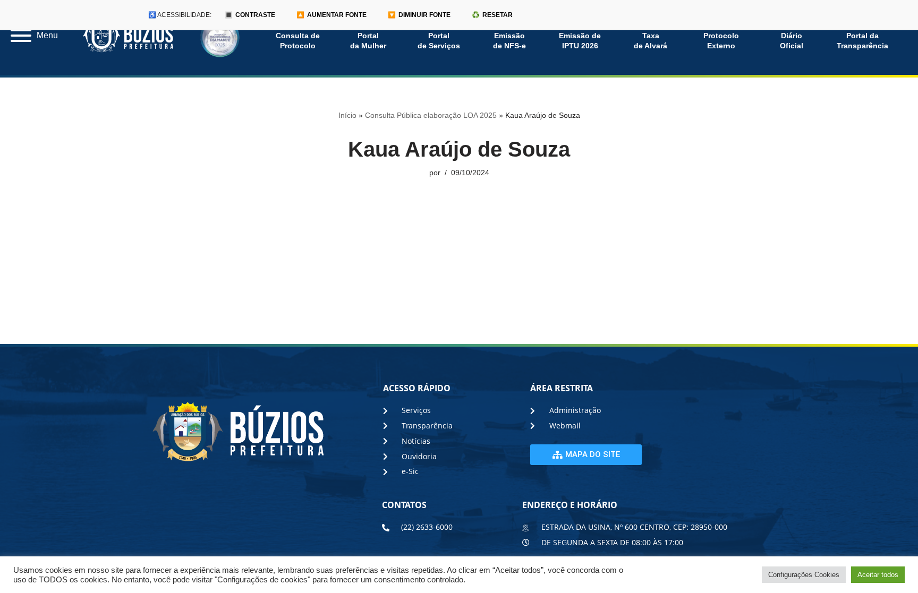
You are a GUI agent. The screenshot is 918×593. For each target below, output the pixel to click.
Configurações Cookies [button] (803, 575)
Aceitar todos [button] (877, 575)
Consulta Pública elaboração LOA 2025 (431, 115)
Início (347, 115)
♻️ (492, 15)
